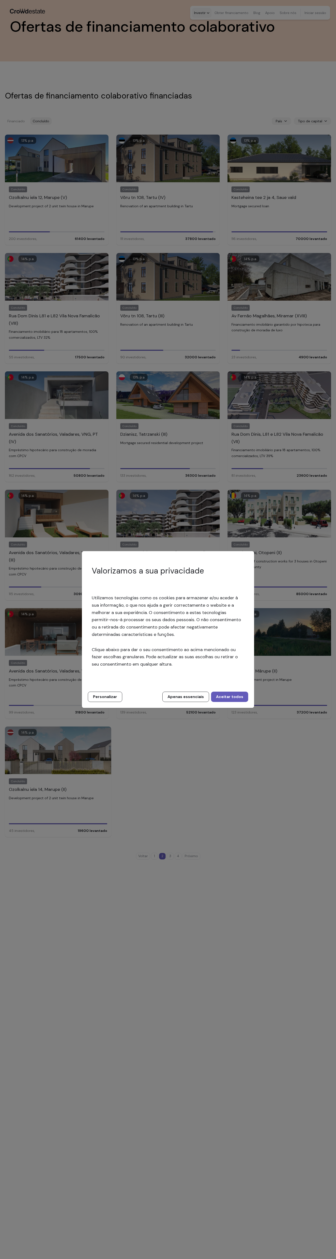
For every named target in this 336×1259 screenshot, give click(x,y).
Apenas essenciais (186, 696)
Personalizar (105, 696)
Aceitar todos (229, 696)
